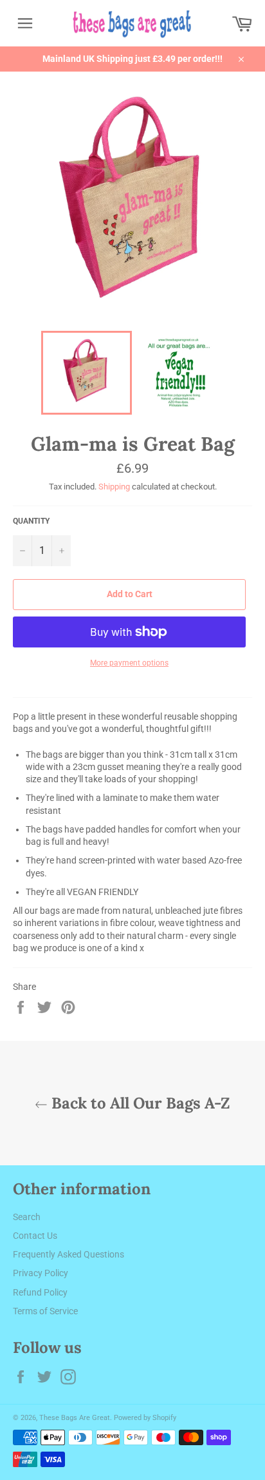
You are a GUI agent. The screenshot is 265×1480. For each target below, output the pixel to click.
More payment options (129, 662)
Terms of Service (45, 1311)
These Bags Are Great (74, 1418)
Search (27, 1217)
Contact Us (35, 1235)
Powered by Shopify (145, 1418)
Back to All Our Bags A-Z (139, 1103)
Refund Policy (40, 1292)
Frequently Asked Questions (68, 1254)
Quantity (31, 521)
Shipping (114, 486)
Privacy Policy (40, 1273)
